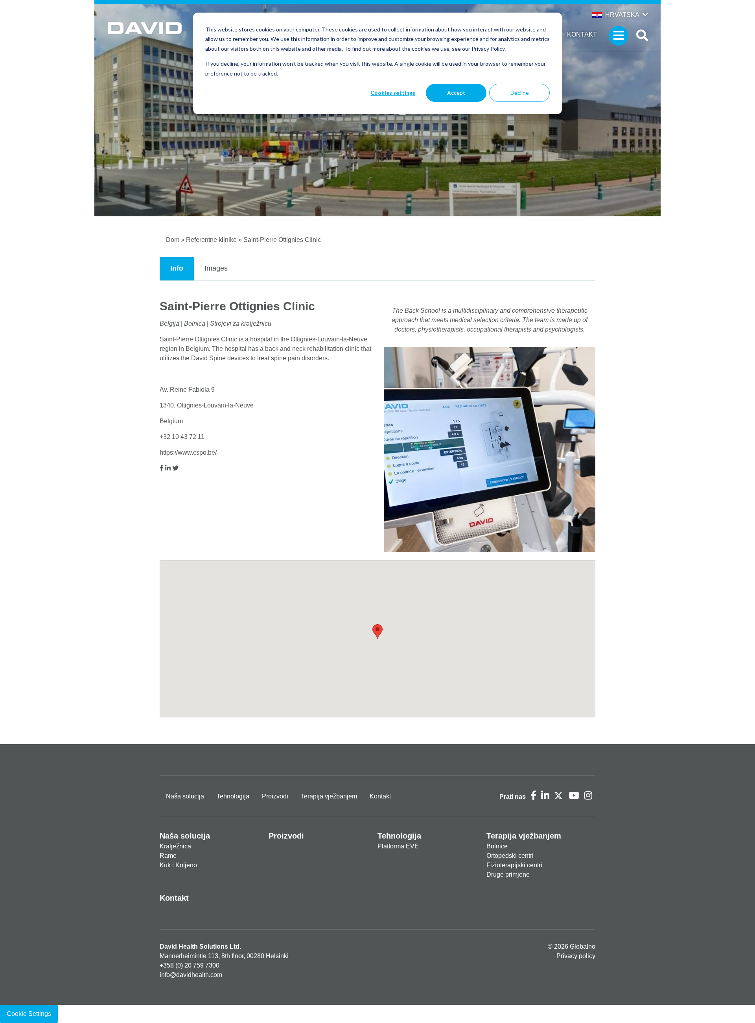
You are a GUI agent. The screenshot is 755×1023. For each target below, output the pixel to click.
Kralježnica (175, 846)
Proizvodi (275, 796)
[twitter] (175, 468)
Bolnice (497, 846)
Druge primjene (508, 874)
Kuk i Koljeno (178, 865)
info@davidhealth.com (191, 974)
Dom (172, 239)
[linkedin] (168, 468)
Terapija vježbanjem (329, 796)
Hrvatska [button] (622, 14)
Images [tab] (216, 268)
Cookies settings (392, 92)
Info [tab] (176, 268)
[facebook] (162, 468)
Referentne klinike (211, 239)
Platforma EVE (398, 846)
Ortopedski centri (510, 855)
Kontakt (582, 34)
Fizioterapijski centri (514, 865)
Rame (168, 855)
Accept (456, 92)
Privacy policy (575, 956)
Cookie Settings (29, 1013)
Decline (519, 92)
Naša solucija (185, 796)
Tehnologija (233, 796)
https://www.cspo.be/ (188, 452)
